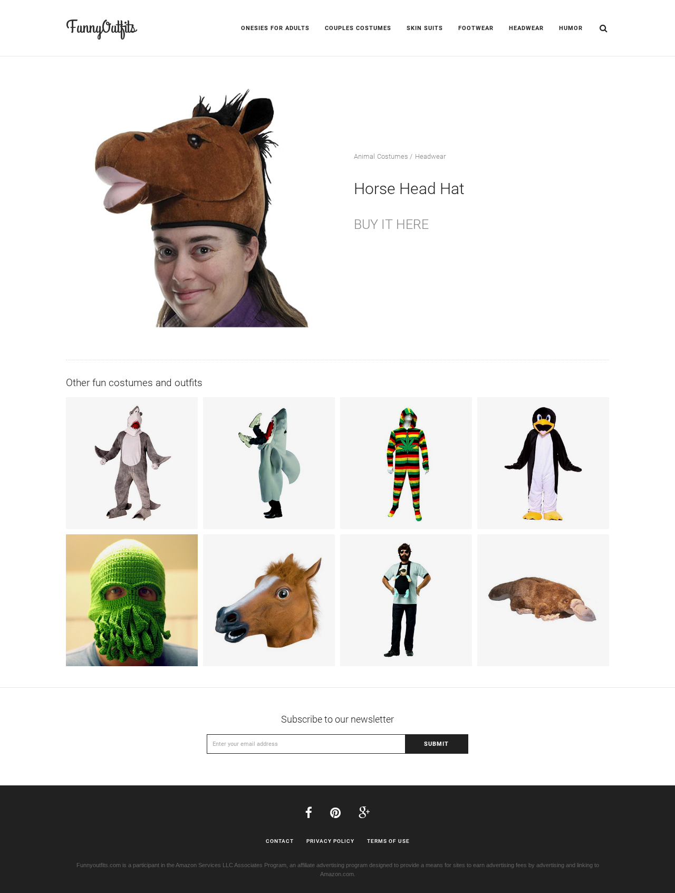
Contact (280, 841)
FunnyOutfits (101, 28)
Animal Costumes (381, 156)
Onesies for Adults (275, 28)
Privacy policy (330, 841)
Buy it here (391, 224)
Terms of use (388, 841)
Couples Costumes (358, 28)
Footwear (476, 28)
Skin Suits (425, 28)
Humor (571, 28)
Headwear (526, 28)
